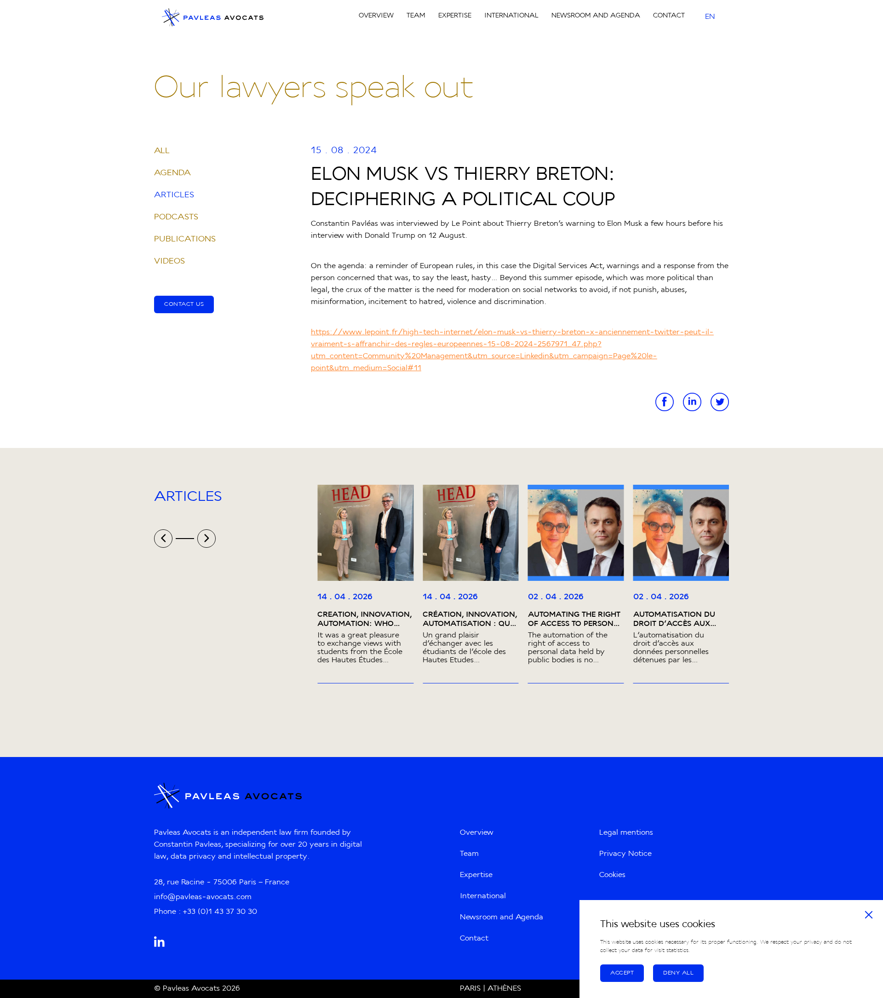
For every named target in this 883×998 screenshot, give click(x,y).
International (511, 16)
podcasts (176, 217)
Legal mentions (626, 833)
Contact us (184, 304)
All (162, 151)
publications (185, 239)
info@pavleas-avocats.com (203, 897)
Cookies (612, 875)
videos (169, 261)
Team (416, 16)
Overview (376, 16)
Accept (622, 973)
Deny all (678, 973)
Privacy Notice (625, 854)
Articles (174, 195)
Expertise (454, 16)
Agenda (172, 173)
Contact (669, 16)
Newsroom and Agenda (595, 16)
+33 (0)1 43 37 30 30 (220, 912)
